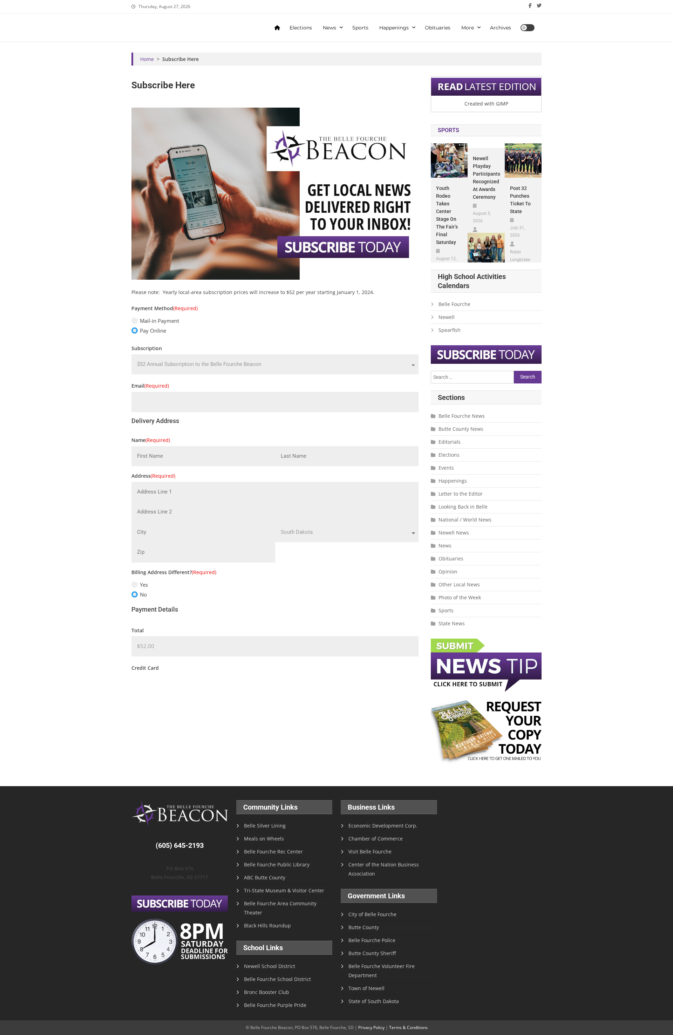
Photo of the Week (460, 597)
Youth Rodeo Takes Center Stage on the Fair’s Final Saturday (447, 215)
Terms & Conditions (408, 1027)
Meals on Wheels (264, 838)
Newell (447, 317)
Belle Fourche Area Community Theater (280, 908)
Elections (301, 28)
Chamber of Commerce (375, 838)
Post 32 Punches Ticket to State (520, 199)
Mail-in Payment (159, 320)
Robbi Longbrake (520, 256)
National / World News (465, 519)
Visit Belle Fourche (370, 851)
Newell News (454, 532)
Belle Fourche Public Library (277, 864)
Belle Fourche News (462, 416)
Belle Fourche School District (277, 979)
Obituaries (437, 28)
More (467, 28)
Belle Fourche (454, 304)
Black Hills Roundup (267, 925)
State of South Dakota (373, 1001)
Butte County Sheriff (372, 953)
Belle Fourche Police (371, 940)
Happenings (394, 28)
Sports (360, 28)
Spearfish (450, 330)
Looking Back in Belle (463, 506)
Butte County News (461, 428)
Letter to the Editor (461, 493)
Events (446, 467)
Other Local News (459, 584)
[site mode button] (528, 27)
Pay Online (153, 330)
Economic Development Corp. (382, 825)
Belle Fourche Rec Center (273, 851)
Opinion (448, 571)
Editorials (450, 441)
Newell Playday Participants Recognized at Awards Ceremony (486, 178)
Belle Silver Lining (265, 825)
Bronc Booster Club (266, 992)
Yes (144, 584)
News (329, 28)
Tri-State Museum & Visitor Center (284, 890)
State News (452, 623)
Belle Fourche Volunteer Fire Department (381, 971)
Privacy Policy (371, 1027)
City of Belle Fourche (372, 914)
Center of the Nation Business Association (383, 869)
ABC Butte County (264, 877)
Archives (500, 28)
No (143, 594)
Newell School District (269, 966)
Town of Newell (366, 988)
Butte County (363, 927)
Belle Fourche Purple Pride (275, 1005)
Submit (150, 689)
